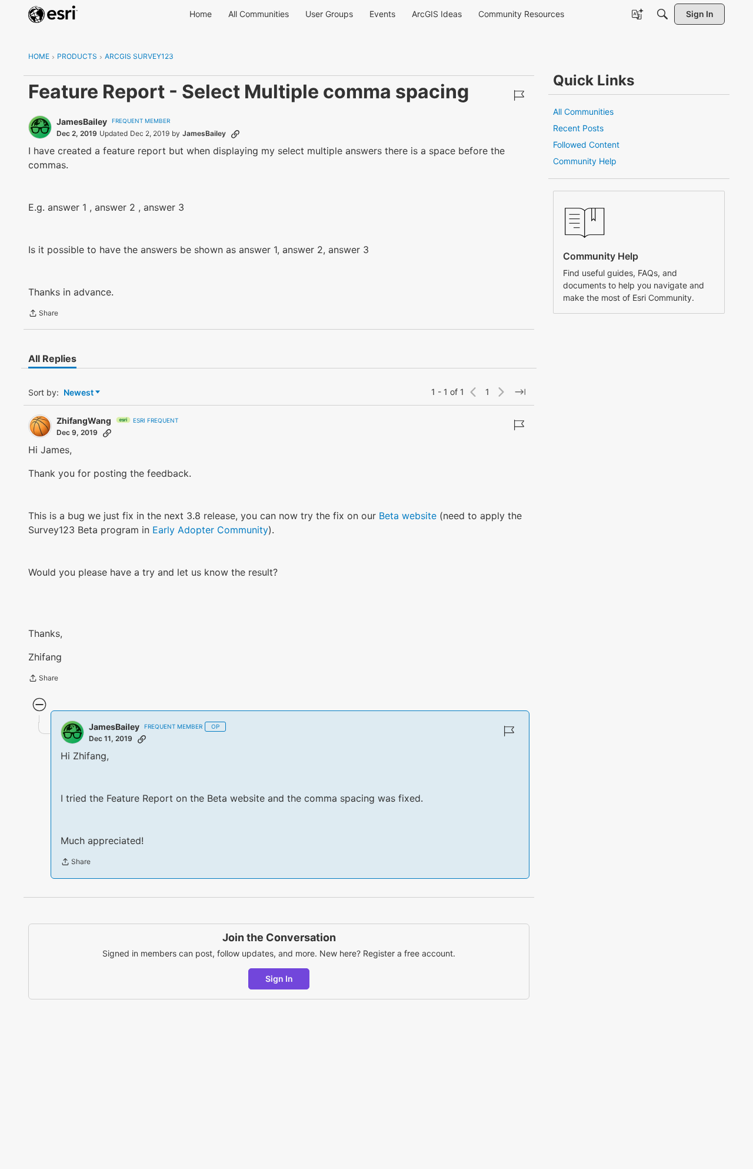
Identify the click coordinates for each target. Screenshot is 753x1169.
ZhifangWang (83, 421)
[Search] (662, 14)
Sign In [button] (279, 979)
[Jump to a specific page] (520, 392)
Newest (79, 392)
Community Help (585, 161)
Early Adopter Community (210, 530)
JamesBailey (81, 122)
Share (43, 314)
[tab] (52, 358)
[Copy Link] (235, 133)
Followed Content (586, 145)
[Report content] (518, 95)
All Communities (583, 112)
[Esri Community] (53, 14)
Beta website (408, 516)
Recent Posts (578, 128)
